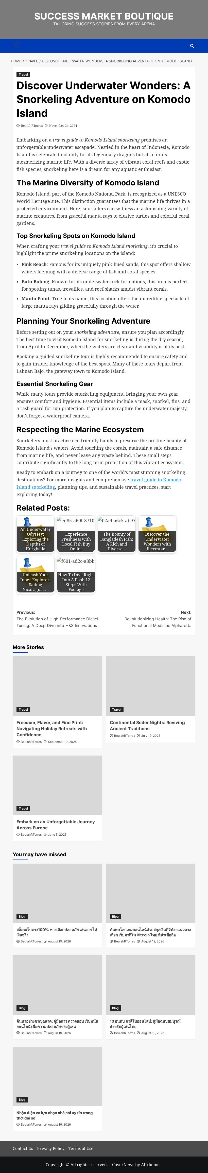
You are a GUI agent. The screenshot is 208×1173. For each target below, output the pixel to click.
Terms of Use (80, 1148)
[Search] (192, 45)
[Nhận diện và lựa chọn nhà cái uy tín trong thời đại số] (57, 1076)
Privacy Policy (50, 1148)
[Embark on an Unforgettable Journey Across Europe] (57, 785)
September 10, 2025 (62, 742)
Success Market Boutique (104, 16)
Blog (22, 916)
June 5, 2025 (57, 834)
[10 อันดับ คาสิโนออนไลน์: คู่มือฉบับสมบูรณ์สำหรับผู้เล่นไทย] (151, 985)
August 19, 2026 (59, 941)
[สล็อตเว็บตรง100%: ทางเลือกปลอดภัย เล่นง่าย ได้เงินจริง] (57, 893)
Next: (158, 619)
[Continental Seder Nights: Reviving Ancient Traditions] (151, 686)
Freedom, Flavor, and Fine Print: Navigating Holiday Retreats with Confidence (51, 728)
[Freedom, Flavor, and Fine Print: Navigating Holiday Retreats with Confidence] (57, 686)
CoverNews (123, 1164)
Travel (23, 74)
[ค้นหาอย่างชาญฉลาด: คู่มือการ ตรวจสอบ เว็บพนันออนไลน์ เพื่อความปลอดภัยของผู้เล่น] (57, 985)
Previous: (57, 619)
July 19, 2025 (150, 736)
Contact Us (23, 1148)
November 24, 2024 (63, 126)
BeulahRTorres (32, 126)
